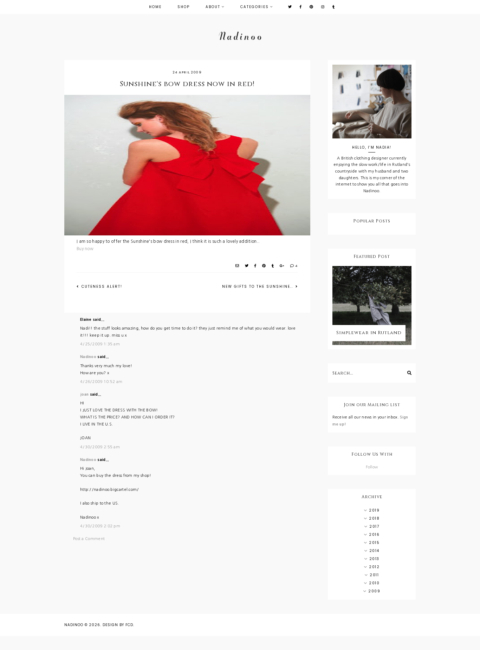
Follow (372, 467)
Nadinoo (88, 357)
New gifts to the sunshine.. (258, 286)
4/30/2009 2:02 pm (100, 526)
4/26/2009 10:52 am (101, 382)
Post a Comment (89, 539)
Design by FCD (118, 625)
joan (84, 394)
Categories (254, 6)
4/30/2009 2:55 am (100, 447)
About (213, 6)
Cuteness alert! (101, 286)
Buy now (85, 249)
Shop (183, 6)
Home (155, 6)
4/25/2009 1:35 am (100, 344)
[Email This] (237, 265)
